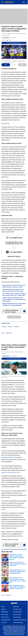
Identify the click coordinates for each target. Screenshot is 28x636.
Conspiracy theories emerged (10, 457)
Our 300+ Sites (17, 609)
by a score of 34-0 (18, 384)
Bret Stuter (6, 37)
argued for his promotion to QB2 (10, 472)
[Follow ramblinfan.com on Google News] (24, 311)
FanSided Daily (17, 612)
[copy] (10, 40)
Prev (5, 65)
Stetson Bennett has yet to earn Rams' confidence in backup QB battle (14, 304)
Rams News (4, 326)
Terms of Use (5, 617)
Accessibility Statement (20, 620)
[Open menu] (2, 2)
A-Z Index (4, 622)
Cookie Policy (17, 617)
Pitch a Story (4, 614)
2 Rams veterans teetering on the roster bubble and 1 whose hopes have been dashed (14, 299)
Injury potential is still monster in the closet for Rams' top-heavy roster (13, 286)
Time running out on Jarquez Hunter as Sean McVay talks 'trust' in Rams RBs (14, 294)
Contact (3, 609)
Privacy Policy (17, 614)
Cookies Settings (18, 622)
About (3, 606)
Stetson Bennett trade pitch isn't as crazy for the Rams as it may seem (13, 290)
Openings (16, 606)
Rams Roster (10, 326)
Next (22, 65)
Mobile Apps (4, 612)
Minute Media (8, 626)
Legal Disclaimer (6, 620)
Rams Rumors (16, 326)
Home (2, 333)
